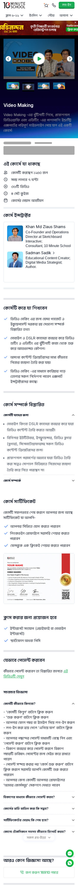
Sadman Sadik (38, 253)
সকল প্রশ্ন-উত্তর (36, 837)
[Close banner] (75, 22)
